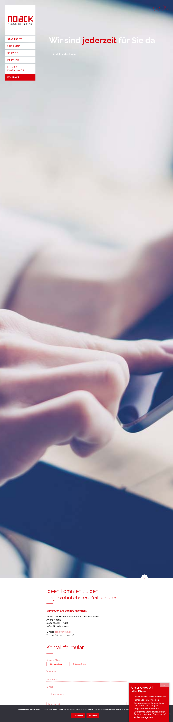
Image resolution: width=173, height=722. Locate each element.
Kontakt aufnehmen (64, 54)
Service (12, 53)
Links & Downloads (15, 69)
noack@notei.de (63, 631)
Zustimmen (78, 716)
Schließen (164, 685)
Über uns (14, 46)
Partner (13, 60)
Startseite (14, 39)
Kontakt (13, 77)
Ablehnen (93, 716)
